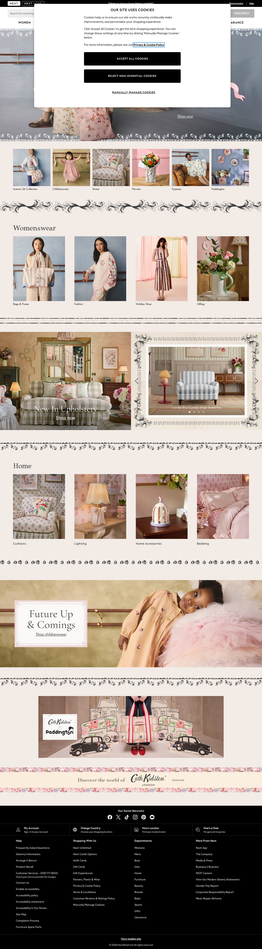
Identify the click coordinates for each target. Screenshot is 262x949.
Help (251, 3)
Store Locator (236, 3)
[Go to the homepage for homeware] (33, 3)
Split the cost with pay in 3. (131, 3)
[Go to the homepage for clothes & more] (14, 3)
